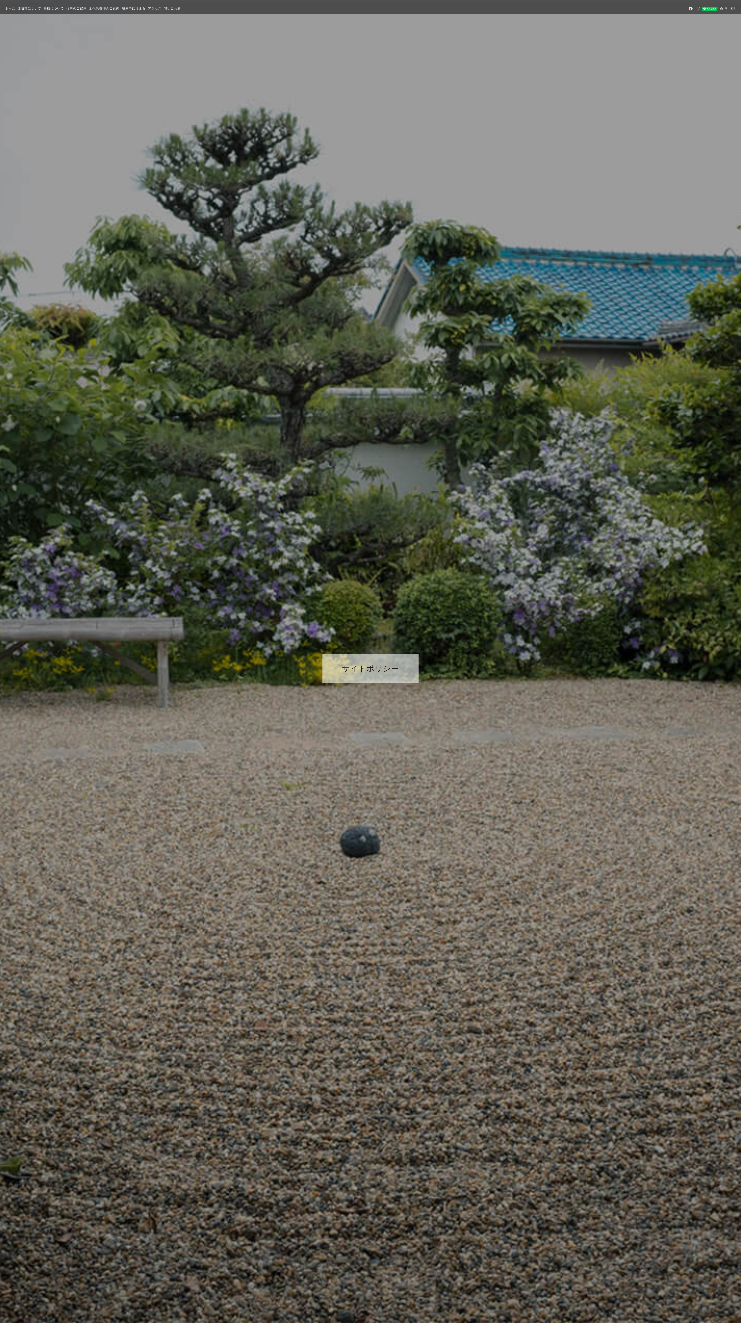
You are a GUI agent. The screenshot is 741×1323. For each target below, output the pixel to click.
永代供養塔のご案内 (104, 8)
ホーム (10, 8)
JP (726, 8)
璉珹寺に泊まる (134, 8)
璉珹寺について (29, 8)
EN (733, 8)
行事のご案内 (76, 8)
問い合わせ (172, 8)
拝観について (54, 8)
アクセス (155, 8)
